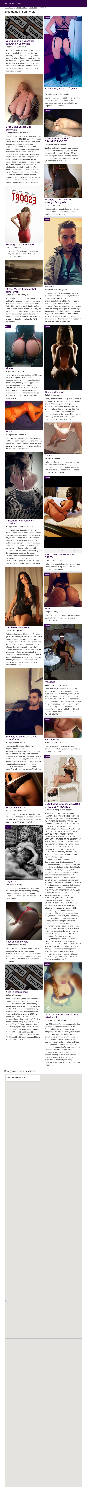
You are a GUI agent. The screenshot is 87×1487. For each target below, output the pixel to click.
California (33, 8)
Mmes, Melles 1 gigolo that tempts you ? (21, 290)
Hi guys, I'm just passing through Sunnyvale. (58, 201)
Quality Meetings (54, 392)
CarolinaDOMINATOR (17, 627)
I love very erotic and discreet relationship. (62, 1016)
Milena (9, 368)
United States (21, 8)
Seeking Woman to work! (20, 244)
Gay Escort (12, 881)
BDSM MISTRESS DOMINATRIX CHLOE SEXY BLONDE (62, 805)
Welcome (50, 286)
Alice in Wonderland (17, 992)
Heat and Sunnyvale (17, 941)
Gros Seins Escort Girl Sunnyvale (18, 128)
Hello (48, 608)
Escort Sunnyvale (15, 807)
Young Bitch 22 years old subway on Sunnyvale (20, 42)
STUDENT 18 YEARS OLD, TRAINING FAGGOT (59, 140)
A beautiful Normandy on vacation (20, 522)
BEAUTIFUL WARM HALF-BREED (59, 556)
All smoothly (52, 739)
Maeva (49, 455)
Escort (9, 431)
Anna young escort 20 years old (61, 90)
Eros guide (9, 8)
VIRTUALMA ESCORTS (14, 3)
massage (50, 681)
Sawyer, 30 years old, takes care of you (21, 738)
